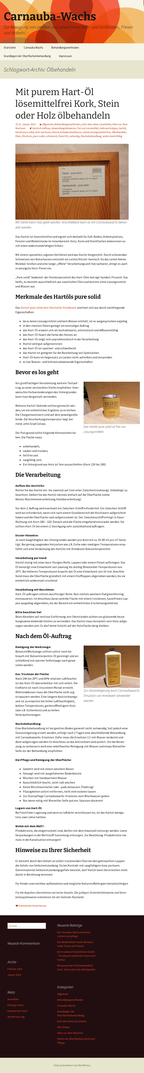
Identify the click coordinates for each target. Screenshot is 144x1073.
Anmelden (13, 999)
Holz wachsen (43, 132)
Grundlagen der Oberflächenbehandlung (27, 56)
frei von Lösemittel (87, 128)
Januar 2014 (14, 974)
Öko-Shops (63, 1027)
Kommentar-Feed (17, 1011)
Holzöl (55, 132)
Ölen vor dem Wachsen (70, 1033)
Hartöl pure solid (24, 132)
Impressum (65, 56)
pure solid (38, 136)
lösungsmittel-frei (100, 132)
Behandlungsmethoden (65, 47)
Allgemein (47, 124)
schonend (51, 136)
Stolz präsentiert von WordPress (72, 1065)
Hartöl (122, 128)
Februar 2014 (15, 969)
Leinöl (85, 132)
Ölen (18, 136)
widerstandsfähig (112, 136)
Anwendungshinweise (63, 128)
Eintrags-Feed (15, 1005)
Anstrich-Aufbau (41, 128)
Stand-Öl (63, 136)
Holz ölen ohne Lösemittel (96, 124)
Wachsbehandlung (91, 136)
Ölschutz (27, 136)
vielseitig (74, 136)
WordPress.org (16, 1016)
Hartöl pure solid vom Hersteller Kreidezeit (48, 307)
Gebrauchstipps (109, 128)
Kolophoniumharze (70, 132)
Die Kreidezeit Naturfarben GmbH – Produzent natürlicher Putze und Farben (76, 955)
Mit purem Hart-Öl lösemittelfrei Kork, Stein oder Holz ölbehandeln (67, 104)
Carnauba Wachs (33, 47)
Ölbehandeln (119, 132)
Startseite (10, 47)
